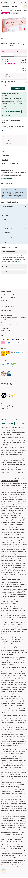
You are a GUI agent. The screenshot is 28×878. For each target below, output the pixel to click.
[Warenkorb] (22, 3)
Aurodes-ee (5, 159)
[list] (14, 25)
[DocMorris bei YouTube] (10, 384)
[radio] (2, 59)
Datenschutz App (13, 417)
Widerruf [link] (22, 414)
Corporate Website (6, 414)
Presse (14, 414)
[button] (12, 111)
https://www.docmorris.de (14, 542)
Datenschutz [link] (4, 417)
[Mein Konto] (18, 3)
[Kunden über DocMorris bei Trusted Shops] (9, 395)
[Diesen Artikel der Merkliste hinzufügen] (26, 89)
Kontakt (14, 420)
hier (22, 195)
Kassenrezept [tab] (8, 54)
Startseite (3, 10)
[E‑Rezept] (14, 3)
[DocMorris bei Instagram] (8, 384)
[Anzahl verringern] (2, 89)
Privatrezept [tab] (20, 54)
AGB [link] (18, 414)
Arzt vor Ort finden (6, 115)
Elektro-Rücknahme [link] (6, 420)
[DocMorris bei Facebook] (5, 384)
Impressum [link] (21, 420)
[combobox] (12, 6)
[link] (3, 373)
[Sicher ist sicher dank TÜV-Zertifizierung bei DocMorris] (3, 363)
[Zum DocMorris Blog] (2, 384)
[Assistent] (3, 870)
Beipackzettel (7, 241)
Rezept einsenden (14, 261)
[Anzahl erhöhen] (7, 89)
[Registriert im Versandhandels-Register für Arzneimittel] (13, 364)
